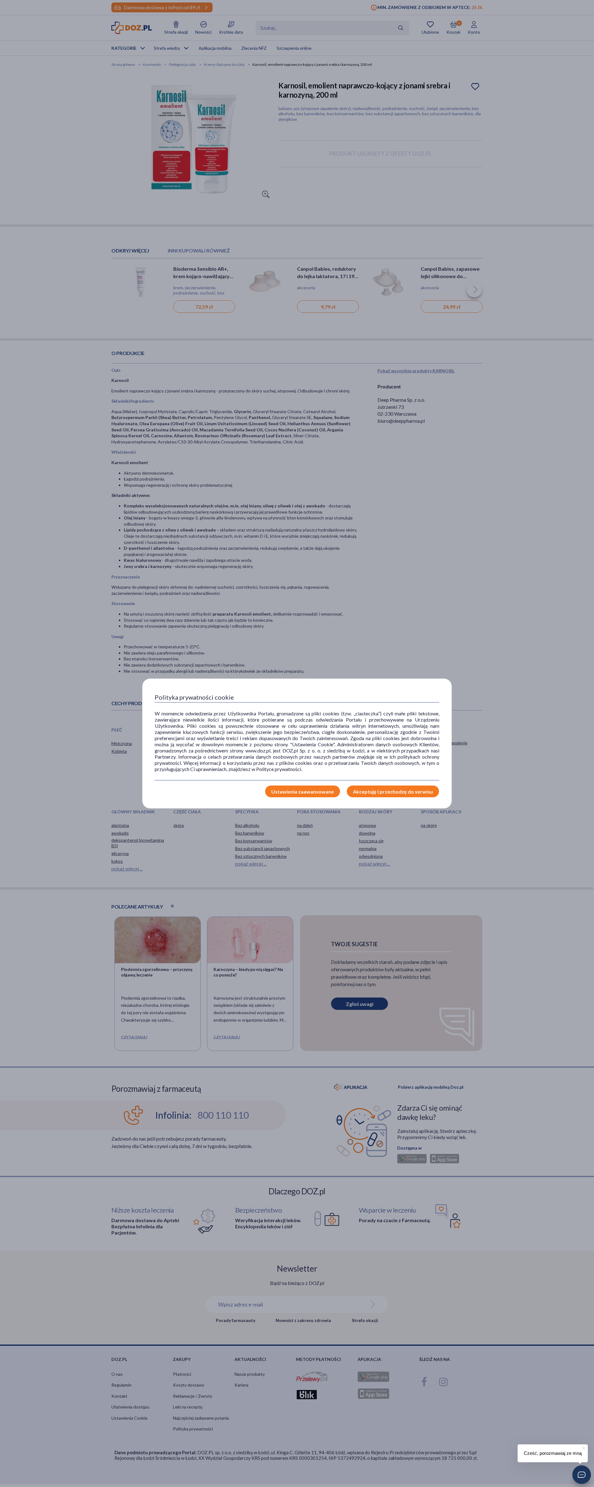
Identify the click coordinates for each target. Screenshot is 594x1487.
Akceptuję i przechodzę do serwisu (393, 791)
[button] (581, 1474)
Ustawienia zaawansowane (302, 791)
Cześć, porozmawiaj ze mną (553, 1453)
